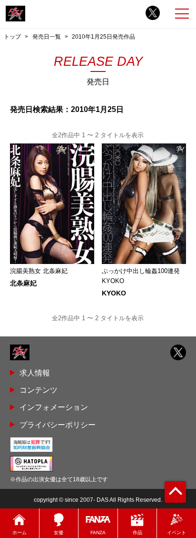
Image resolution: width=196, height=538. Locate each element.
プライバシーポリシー (58, 424)
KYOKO (114, 293)
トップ (12, 36)
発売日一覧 (46, 36)
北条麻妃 (23, 283)
